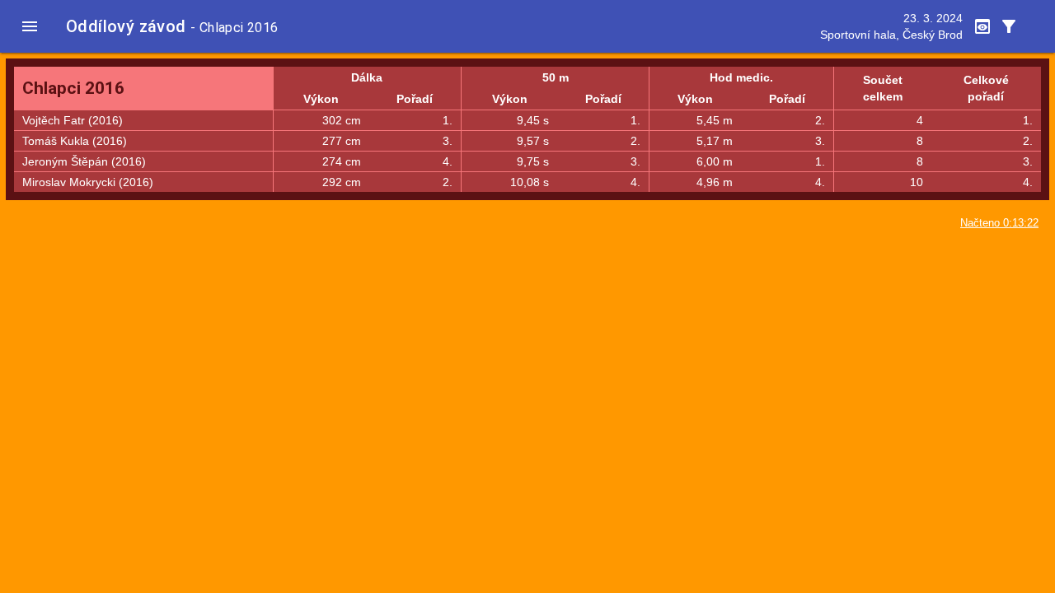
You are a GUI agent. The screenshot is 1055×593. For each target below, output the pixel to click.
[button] (29, 26)
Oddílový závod (126, 26)
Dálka (366, 77)
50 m (555, 77)
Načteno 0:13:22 (999, 223)
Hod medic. (741, 77)
